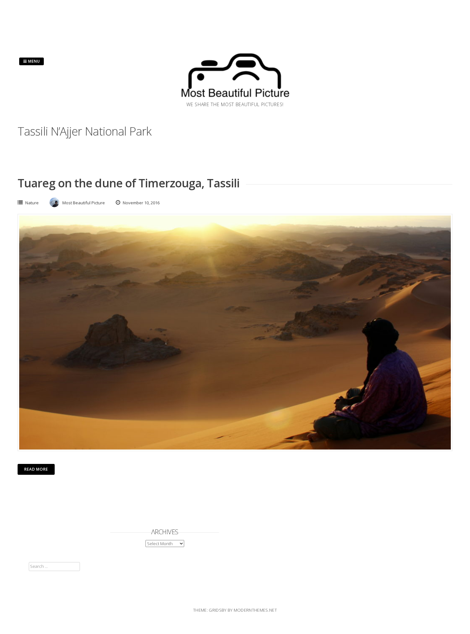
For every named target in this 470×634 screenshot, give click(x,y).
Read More (36, 469)
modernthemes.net (255, 610)
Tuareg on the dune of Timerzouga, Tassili (128, 183)
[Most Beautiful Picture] (235, 99)
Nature (32, 203)
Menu (33, 61)
